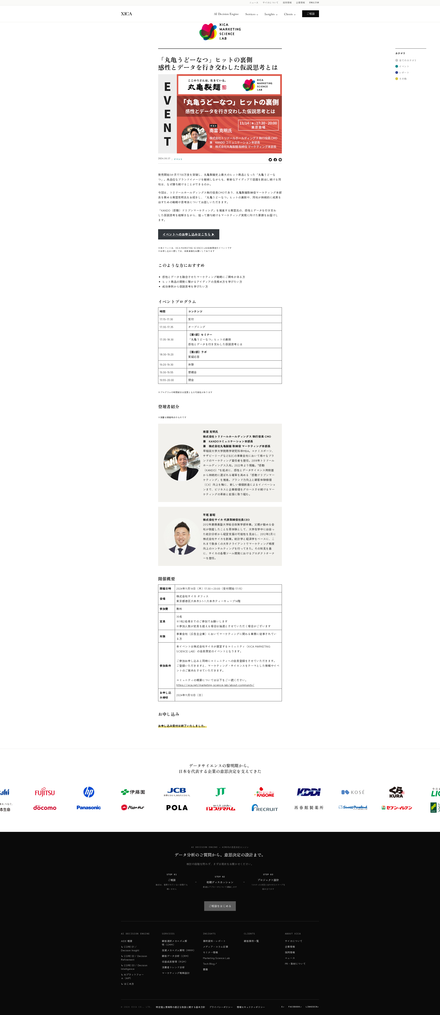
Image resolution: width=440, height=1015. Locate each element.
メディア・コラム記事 (215, 946)
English (314, 2)
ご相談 (310, 14)
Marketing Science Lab (216, 958)
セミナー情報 (210, 952)
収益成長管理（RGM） (175, 961)
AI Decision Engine (226, 14)
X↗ (282, 1007)
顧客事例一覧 (251, 941)
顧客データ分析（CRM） (176, 956)
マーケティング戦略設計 (176, 973)
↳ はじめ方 (127, 983)
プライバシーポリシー (221, 1007)
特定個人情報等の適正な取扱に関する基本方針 (180, 1007)
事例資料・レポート (214, 941)
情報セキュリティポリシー (251, 1007)
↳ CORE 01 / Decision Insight (130, 948)
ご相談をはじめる (219, 906)
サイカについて (271, 2)
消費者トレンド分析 (173, 967)
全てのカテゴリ (408, 60)
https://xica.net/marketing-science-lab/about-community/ (215, 685)
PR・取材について (295, 963)
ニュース (253, 2)
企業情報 (300, 2)
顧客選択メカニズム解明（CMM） (174, 942)
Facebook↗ (295, 1007)
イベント (178, 159)
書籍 (205, 969)
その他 (403, 78)
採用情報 (287, 2)
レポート (404, 72)
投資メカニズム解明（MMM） (179, 950)
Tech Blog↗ (210, 963)
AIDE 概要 (126, 941)
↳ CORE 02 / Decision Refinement (134, 957)
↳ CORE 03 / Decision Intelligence (134, 967)
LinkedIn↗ (312, 1007)
